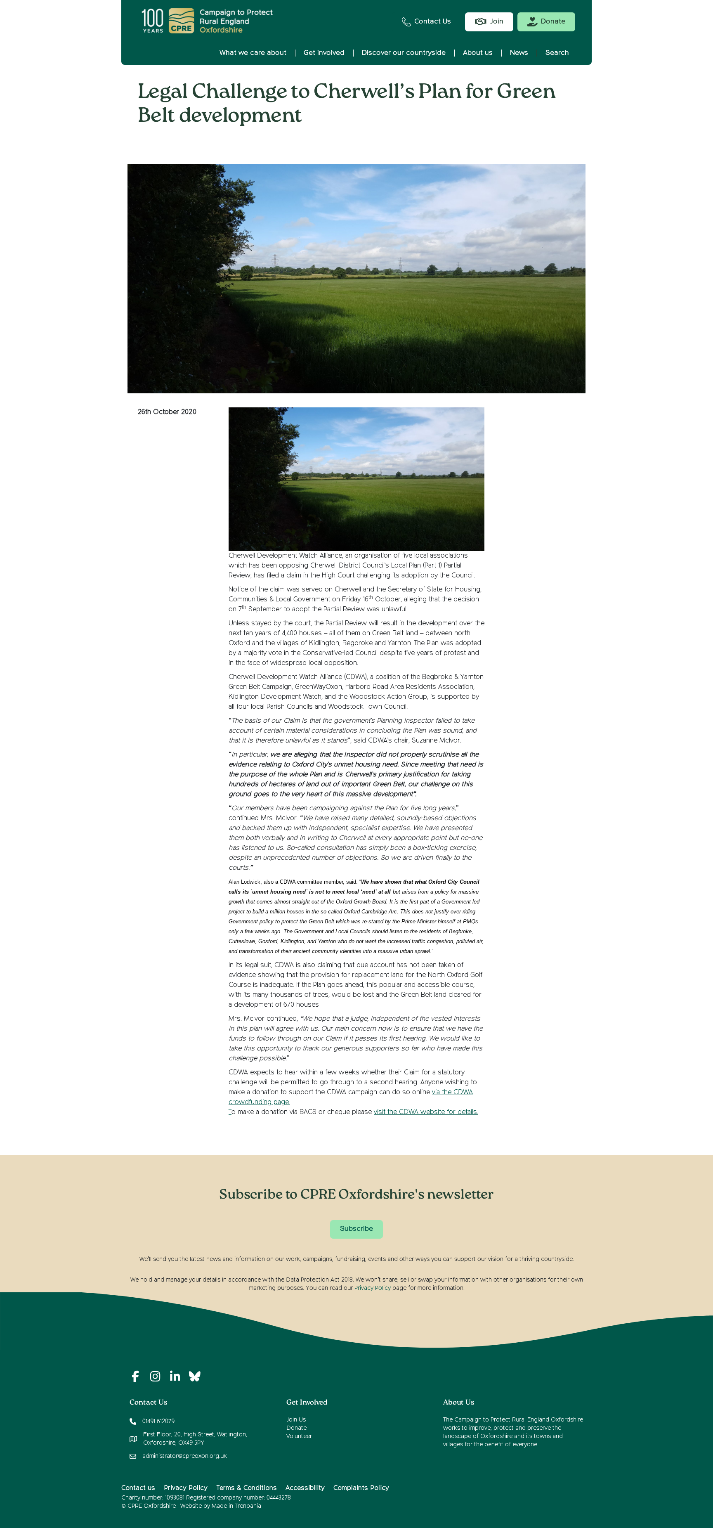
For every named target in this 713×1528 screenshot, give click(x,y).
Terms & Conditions (246, 1488)
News (519, 53)
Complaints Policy (361, 1488)
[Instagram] (155, 1376)
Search (557, 53)
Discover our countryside (404, 53)
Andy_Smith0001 (363, 142)
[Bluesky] (195, 1376)
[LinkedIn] (175, 1376)
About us (478, 53)
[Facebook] (135, 1376)
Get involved (324, 53)
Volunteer (299, 1436)
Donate (296, 1428)
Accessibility (305, 1488)
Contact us (138, 1488)
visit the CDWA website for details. (426, 1112)
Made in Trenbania (236, 1506)
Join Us (296, 1420)
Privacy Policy (372, 1288)
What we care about (253, 53)
